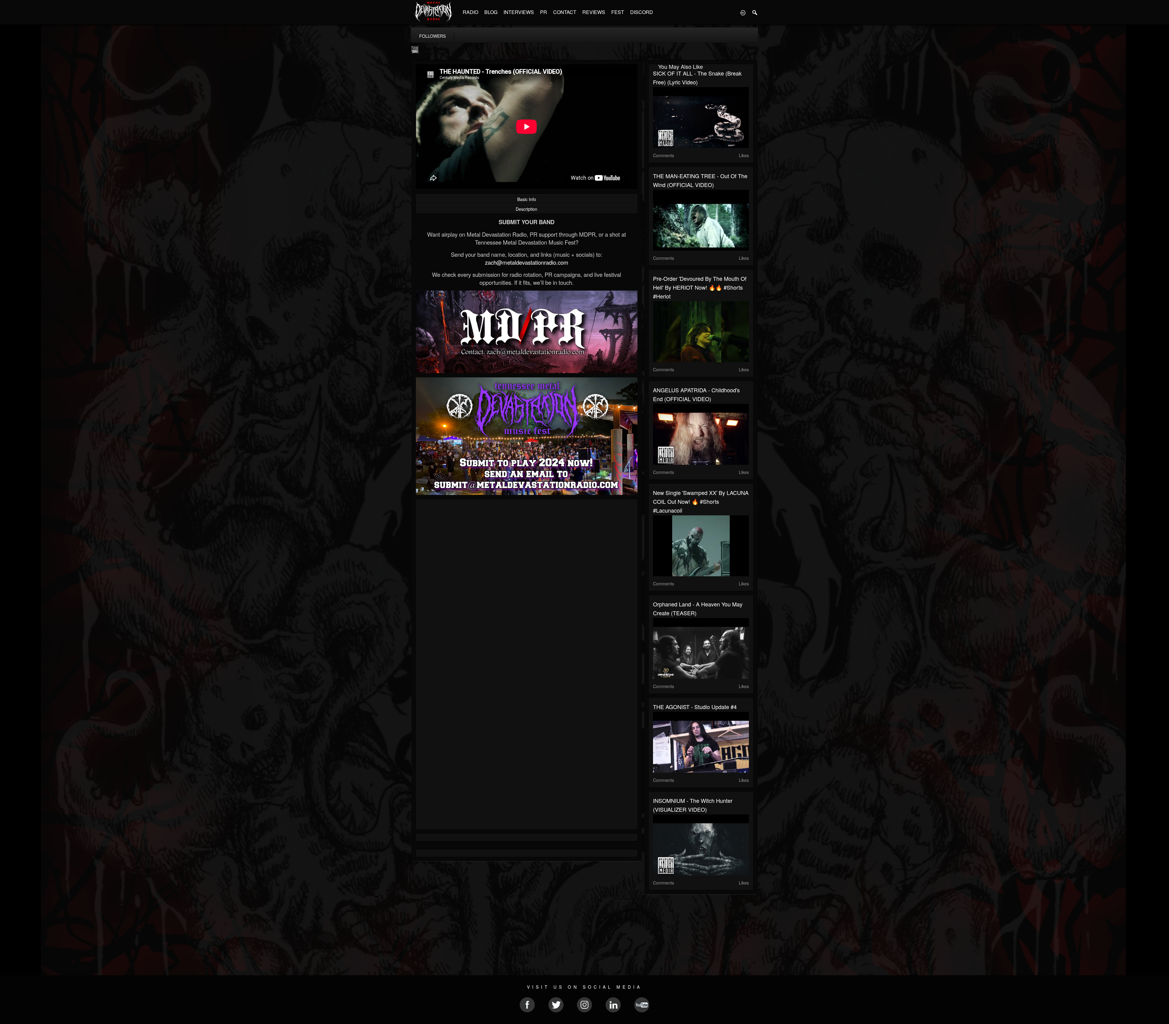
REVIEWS (593, 12)
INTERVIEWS (519, 12)
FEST (617, 12)
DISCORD (641, 12)
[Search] (755, 12)
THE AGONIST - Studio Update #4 (695, 707)
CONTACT (564, 12)
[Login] (743, 12)
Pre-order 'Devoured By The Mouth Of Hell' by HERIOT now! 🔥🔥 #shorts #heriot (699, 287)
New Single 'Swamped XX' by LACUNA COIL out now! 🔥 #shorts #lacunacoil (701, 501)
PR (543, 12)
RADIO (470, 12)
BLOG (490, 12)
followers (432, 36)
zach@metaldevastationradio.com (526, 262)
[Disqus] (527, 585)
